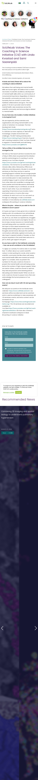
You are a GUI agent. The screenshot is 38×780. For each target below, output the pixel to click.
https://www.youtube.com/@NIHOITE (14, 145)
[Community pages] (24, 3)
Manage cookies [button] (8, 392)
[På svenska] (19, 3)
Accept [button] (18, 392)
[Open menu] (35, 3)
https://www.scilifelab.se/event (19, 291)
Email (6, 343)
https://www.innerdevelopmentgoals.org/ (17, 129)
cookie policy (13, 389)
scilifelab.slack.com (28, 200)
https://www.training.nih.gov (12, 138)
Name (6, 337)
